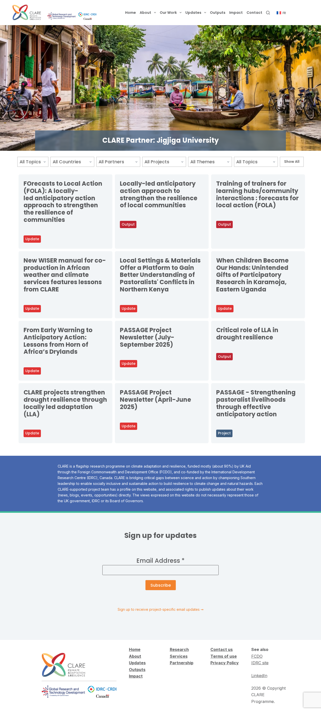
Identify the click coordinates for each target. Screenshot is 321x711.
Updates (193, 12)
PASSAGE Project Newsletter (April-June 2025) (155, 399)
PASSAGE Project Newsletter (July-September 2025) (147, 337)
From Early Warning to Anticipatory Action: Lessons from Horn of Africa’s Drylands (58, 341)
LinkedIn (259, 675)
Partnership (181, 662)
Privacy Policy (224, 662)
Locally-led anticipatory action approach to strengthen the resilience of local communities (158, 194)
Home (130, 12)
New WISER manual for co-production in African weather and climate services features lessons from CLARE (65, 274)
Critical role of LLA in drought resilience (247, 333)
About (145, 12)
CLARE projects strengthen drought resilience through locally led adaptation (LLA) (65, 403)
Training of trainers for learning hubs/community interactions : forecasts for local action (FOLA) (257, 194)
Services (179, 656)
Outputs (217, 12)
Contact (254, 12)
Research (179, 649)
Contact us (221, 649)
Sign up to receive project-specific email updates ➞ (161, 609)
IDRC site (260, 662)
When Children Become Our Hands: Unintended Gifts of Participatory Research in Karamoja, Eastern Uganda (252, 274)
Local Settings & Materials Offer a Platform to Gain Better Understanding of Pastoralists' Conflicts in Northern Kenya (160, 274)
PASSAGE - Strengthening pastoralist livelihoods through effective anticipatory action (256, 403)
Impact (236, 12)
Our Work (168, 12)
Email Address (160, 560)
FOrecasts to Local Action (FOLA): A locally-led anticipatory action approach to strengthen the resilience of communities (63, 201)
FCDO (257, 656)
